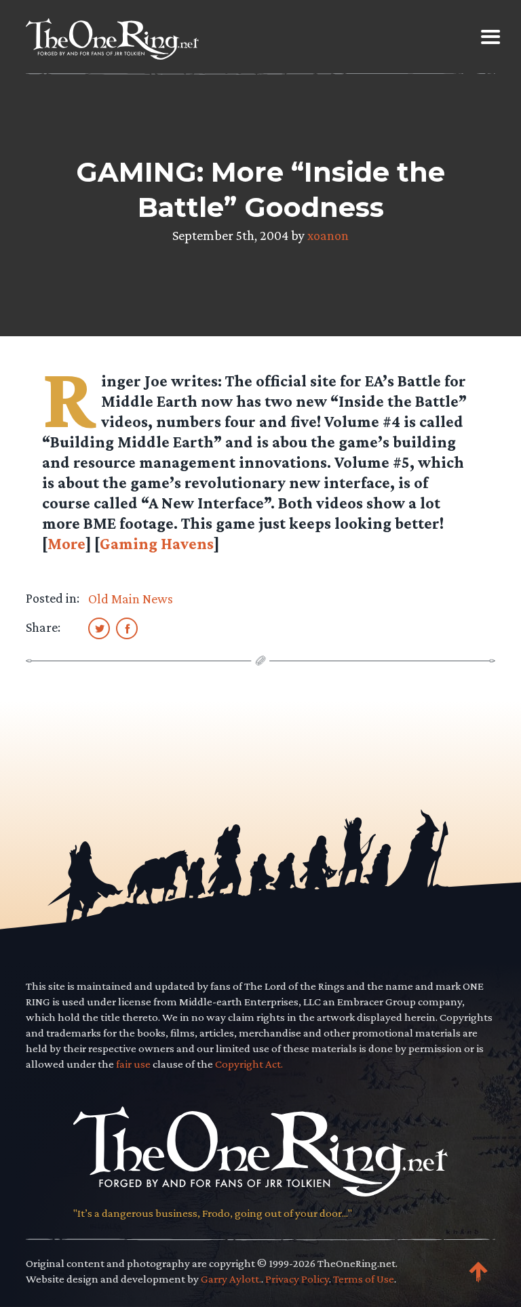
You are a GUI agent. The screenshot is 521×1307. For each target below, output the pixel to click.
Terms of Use (363, 1278)
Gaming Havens (157, 543)
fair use (133, 1064)
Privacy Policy (297, 1278)
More (66, 543)
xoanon (328, 235)
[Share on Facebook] (127, 628)
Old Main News (130, 598)
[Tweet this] (99, 628)
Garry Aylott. (231, 1278)
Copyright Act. (249, 1064)
